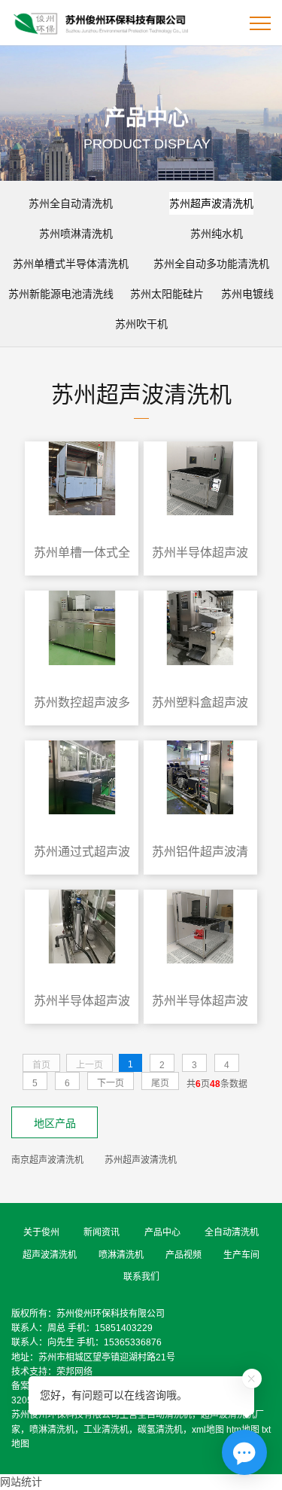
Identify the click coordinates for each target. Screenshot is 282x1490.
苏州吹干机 (141, 324)
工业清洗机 (106, 1429)
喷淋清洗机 (121, 1255)
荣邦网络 (74, 1371)
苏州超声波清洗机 (211, 203)
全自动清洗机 (232, 1232)
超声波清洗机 (50, 1255)
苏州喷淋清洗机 (76, 233)
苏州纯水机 (216, 233)
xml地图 (208, 1429)
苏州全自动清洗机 (71, 203)
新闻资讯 (101, 1232)
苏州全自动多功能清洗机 (211, 264)
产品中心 (162, 1232)
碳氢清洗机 (160, 1429)
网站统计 (21, 1482)
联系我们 (141, 1277)
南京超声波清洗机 (47, 1160)
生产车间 (241, 1255)
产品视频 (183, 1255)
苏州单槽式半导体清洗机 (71, 264)
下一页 (110, 1083)
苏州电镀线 (247, 294)
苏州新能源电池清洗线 (61, 294)
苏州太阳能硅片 (167, 294)
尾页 (160, 1083)
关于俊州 (41, 1232)
